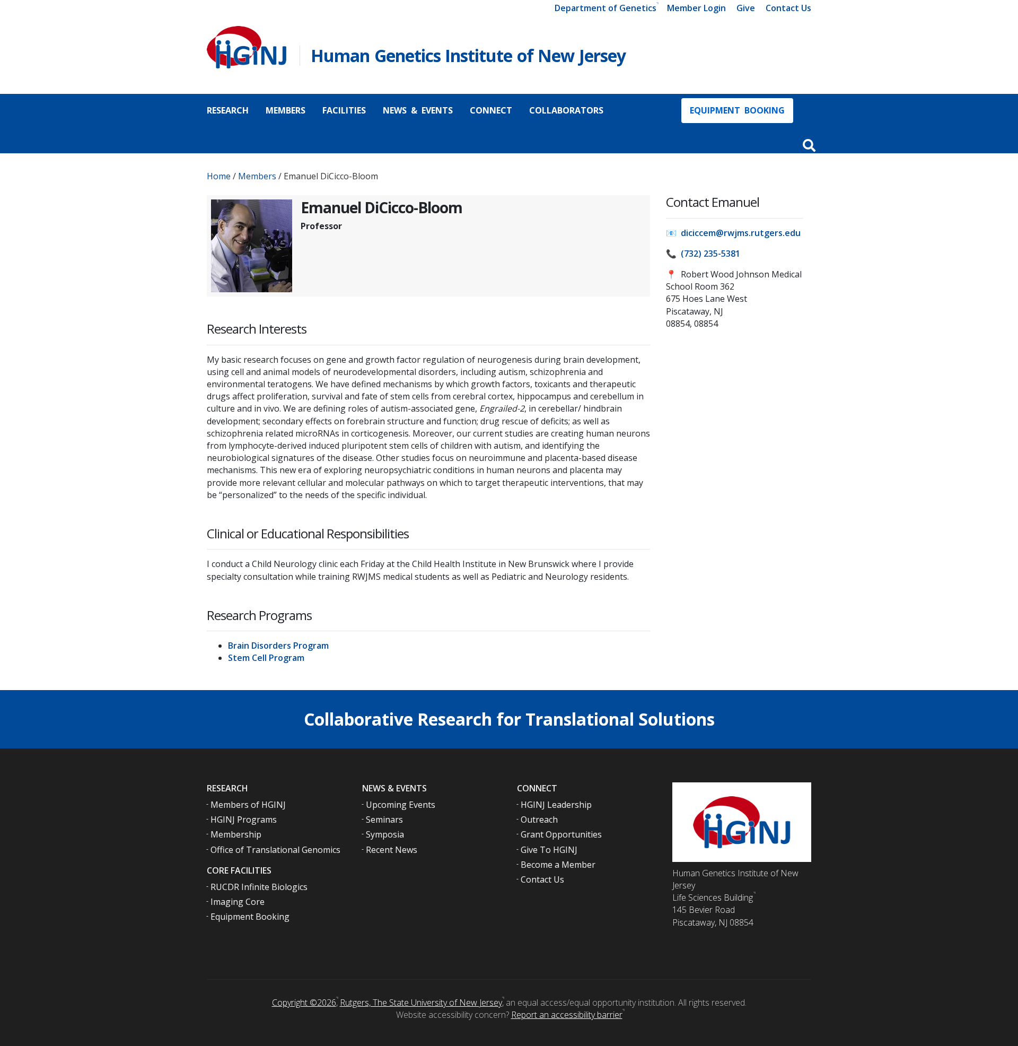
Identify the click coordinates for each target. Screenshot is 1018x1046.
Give (745, 8)
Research (228, 110)
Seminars (384, 819)
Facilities (344, 110)
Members (285, 110)
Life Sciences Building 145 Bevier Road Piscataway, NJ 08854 (712, 910)
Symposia (385, 834)
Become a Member (558, 864)
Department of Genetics (605, 8)
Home (219, 176)
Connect (491, 110)
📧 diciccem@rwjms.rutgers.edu (733, 233)
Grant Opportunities (561, 834)
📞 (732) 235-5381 (703, 253)
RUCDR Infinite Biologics (259, 887)
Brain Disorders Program (278, 645)
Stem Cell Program (266, 658)
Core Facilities (239, 870)
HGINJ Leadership (556, 804)
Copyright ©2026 (304, 1002)
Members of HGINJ (248, 804)
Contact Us (788, 8)
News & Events (418, 110)
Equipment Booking (737, 110)
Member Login (696, 8)
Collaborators (566, 110)
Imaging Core (237, 902)
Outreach (539, 819)
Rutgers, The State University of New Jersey (421, 1002)
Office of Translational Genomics (275, 850)
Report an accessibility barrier (566, 1015)
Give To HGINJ (549, 850)
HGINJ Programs (243, 819)
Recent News (391, 850)
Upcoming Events (400, 804)
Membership (235, 834)
